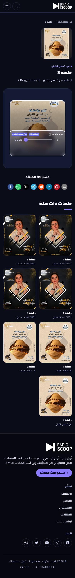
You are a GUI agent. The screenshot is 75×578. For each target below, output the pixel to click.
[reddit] (41, 187)
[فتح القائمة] (7, 6)
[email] (64, 187)
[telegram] (34, 187)
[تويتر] (36, 542)
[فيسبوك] (67, 542)
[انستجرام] (57, 542)
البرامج (67, 501)
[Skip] (45, 147)
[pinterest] (57, 187)
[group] (37, 144)
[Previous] (29, 147)
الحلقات (66, 494)
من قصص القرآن (64, 22)
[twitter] (26, 187)
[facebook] (11, 187)
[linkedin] (49, 187)
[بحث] (16, 6)
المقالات (66, 514)
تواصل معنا (64, 521)
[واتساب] (26, 542)
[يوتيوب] (47, 542)
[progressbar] (38, 140)
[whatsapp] (18, 187)
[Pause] (37, 147)
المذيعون (65, 507)
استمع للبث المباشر (52, 472)
